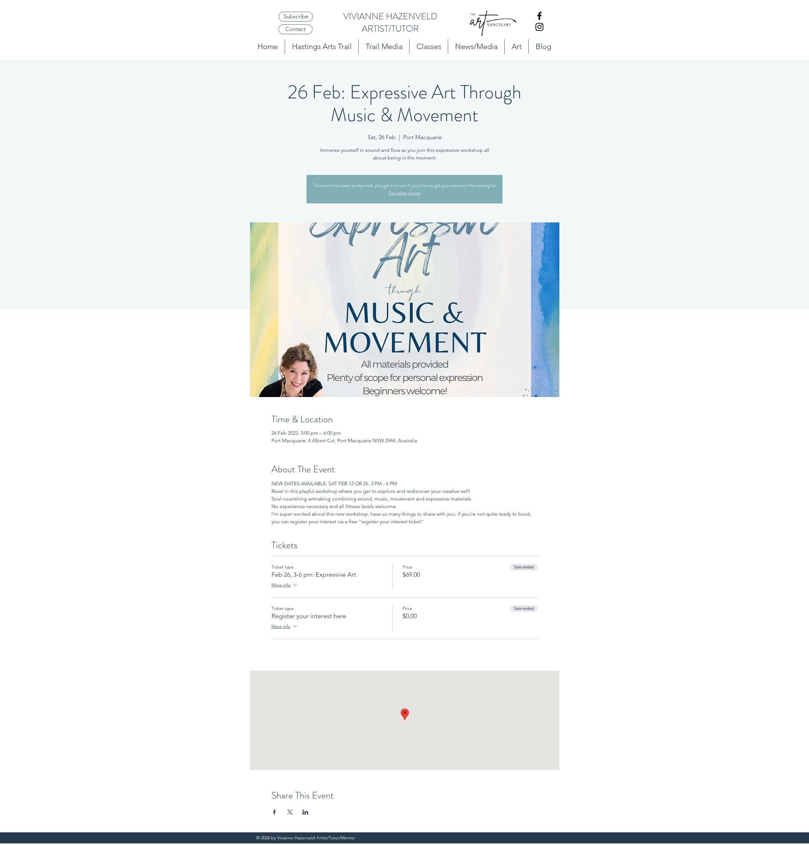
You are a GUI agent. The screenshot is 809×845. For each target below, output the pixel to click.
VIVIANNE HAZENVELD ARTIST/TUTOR (390, 22)
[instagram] (539, 27)
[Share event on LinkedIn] (305, 812)
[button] (296, 17)
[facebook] (539, 15)
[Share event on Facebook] (274, 812)
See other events (404, 192)
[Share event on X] (290, 812)
